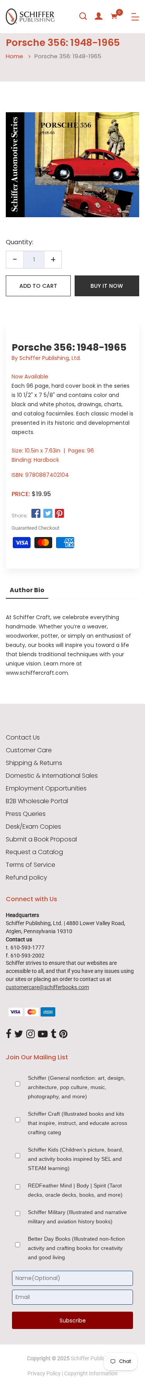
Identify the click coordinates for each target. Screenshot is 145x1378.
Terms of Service (30, 865)
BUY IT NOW (106, 286)
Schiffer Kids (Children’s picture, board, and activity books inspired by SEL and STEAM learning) (75, 1159)
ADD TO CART (38, 286)
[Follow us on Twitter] (48, 513)
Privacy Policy (44, 1373)
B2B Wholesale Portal (37, 801)
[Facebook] (8, 1034)
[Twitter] (18, 1034)
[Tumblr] (53, 1034)
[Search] (83, 16)
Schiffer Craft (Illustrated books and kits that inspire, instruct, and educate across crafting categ (77, 1123)
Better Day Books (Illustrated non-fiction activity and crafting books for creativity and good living (76, 1248)
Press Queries (26, 814)
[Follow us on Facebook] (36, 513)
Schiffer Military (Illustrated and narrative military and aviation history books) (77, 1216)
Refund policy (26, 878)
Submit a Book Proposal (41, 839)
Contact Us (23, 738)
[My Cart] (114, 16)
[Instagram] (30, 1034)
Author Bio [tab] (27, 590)
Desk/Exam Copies (33, 827)
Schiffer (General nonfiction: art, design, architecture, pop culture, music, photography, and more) (76, 1087)
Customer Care (29, 750)
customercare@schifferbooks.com (47, 987)
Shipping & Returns (34, 763)
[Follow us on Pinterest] (60, 513)
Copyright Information (91, 1373)
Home (14, 56)
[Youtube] (43, 1034)
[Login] (98, 16)
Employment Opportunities (46, 788)
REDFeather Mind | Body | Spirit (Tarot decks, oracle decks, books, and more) (75, 1190)
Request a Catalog (34, 852)
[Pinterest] (63, 1034)
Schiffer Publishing (93, 1358)
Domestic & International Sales (52, 776)
